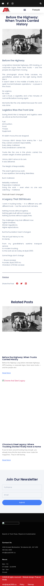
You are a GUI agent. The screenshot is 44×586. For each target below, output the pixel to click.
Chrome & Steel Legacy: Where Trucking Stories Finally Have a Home (21, 445)
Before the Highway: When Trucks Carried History (19, 358)
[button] (40, 3)
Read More (6, 373)
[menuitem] (36, 9)
